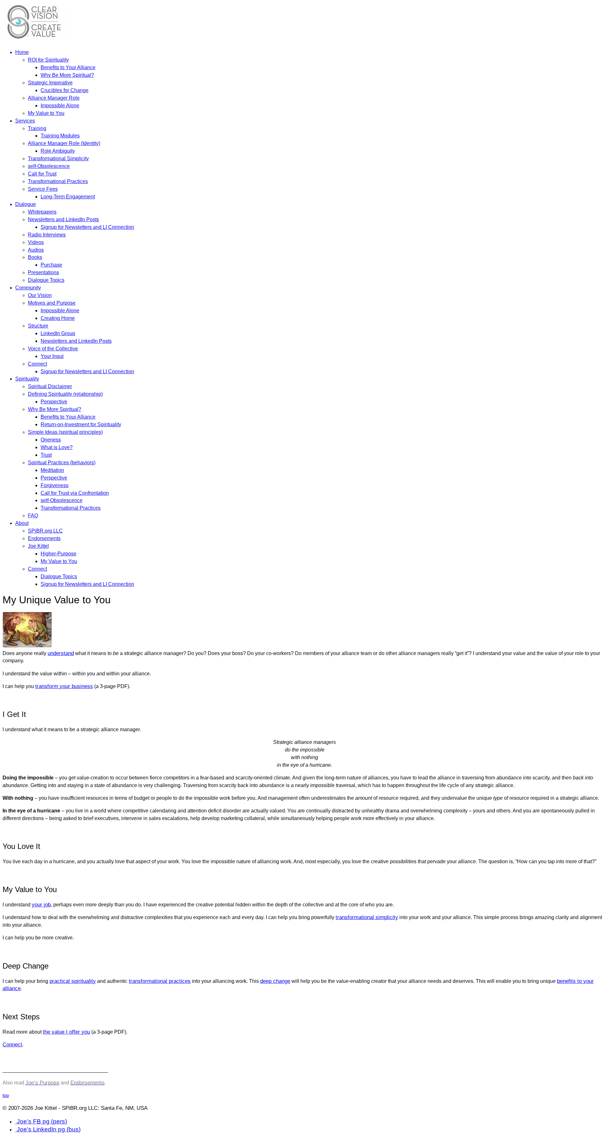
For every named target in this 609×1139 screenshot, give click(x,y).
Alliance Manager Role (54, 98)
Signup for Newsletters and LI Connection (87, 227)
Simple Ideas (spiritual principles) (65, 432)
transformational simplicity (367, 917)
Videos (36, 242)
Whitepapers (42, 212)
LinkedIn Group (58, 333)
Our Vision (40, 295)
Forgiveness (55, 485)
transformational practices (160, 981)
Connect (37, 364)
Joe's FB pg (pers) (41, 1121)
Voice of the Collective (53, 348)
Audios (36, 250)
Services (25, 120)
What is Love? (57, 447)
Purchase (51, 265)
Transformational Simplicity (58, 158)
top (6, 1095)
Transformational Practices (58, 181)
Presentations (43, 272)
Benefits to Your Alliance (68, 67)
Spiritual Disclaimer (50, 386)
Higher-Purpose (58, 553)
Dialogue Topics (46, 280)
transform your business (64, 686)
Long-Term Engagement (68, 196)
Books (35, 257)
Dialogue (25, 204)
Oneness (51, 439)
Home (22, 52)
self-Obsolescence (49, 166)
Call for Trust (42, 173)
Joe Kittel (38, 546)
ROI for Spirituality (48, 60)
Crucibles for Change (64, 90)
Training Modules (60, 135)
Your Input (52, 356)
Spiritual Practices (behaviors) (61, 462)
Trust (46, 455)
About (22, 523)
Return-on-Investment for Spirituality (81, 424)
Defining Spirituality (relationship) (65, 394)
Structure (38, 325)
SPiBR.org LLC (45, 530)
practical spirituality (72, 981)
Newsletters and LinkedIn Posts (63, 219)
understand (61, 653)
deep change (275, 981)
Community (28, 287)
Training (37, 128)
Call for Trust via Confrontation (75, 493)
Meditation (52, 470)
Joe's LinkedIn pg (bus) (48, 1129)
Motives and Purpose (51, 303)
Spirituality (27, 378)
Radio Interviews (47, 234)
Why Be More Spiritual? (67, 75)
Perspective (54, 401)
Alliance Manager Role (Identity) (64, 143)
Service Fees (43, 189)
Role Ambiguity (58, 151)
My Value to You (46, 113)
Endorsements (44, 538)
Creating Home (58, 318)
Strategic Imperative (50, 82)
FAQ (33, 515)
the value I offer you (66, 1032)
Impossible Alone (60, 105)
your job (41, 905)
